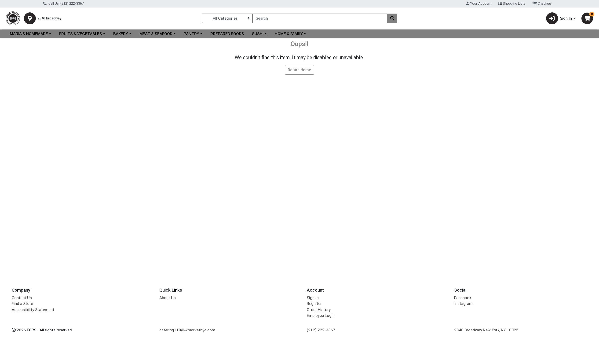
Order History (319, 309)
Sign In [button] (566, 18)
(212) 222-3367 (321, 330)
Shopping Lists (514, 3)
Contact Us (22, 297)
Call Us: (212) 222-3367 (65, 3)
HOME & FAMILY (289, 33)
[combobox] (319, 18)
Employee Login (321, 315)
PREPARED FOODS (227, 33)
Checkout (544, 3)
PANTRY (191, 33)
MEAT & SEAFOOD (155, 33)
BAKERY (120, 33)
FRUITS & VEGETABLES (80, 33)
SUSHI (257, 33)
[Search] (392, 18)
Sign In (313, 297)
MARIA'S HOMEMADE (29, 33)
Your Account (480, 3)
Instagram (463, 303)
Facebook (462, 297)
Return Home (299, 69)
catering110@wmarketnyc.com (187, 330)
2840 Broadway (49, 18)
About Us (167, 297)
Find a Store (22, 303)
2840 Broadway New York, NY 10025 (486, 330)
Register (314, 303)
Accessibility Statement (33, 309)
